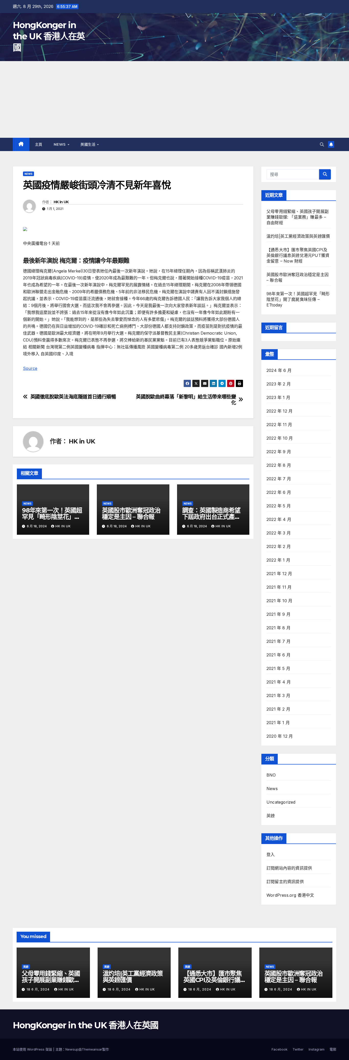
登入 (270, 854)
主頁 (38, 144)
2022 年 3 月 (278, 532)
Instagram (316, 1049)
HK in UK (61, 202)
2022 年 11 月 (279, 424)
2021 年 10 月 (279, 600)
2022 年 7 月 (278, 478)
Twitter (298, 1049)
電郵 (333, 1049)
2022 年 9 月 (278, 451)
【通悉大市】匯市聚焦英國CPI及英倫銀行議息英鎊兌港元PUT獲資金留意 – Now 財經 (297, 255)
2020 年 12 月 (279, 736)
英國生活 (88, 144)
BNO (271, 775)
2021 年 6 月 (278, 654)
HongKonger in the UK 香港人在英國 (49, 36)
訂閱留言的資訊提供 (285, 881)
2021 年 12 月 (279, 573)
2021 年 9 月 (278, 614)
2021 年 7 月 (278, 641)
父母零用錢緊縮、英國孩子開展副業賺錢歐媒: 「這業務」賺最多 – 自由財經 (297, 217)
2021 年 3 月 (278, 695)
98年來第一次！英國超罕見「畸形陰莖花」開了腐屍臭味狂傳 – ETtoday (298, 299)
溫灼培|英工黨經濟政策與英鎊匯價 (298, 236)
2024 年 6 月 (279, 370)
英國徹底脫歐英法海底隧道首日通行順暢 (73, 397)
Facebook (279, 1049)
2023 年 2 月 (278, 383)
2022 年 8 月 (278, 465)
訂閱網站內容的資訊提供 (289, 868)
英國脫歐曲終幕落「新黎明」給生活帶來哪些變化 (186, 400)
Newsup (71, 1049)
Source (30, 368)
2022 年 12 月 (279, 411)
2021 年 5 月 (278, 668)
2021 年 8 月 (278, 627)
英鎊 (270, 815)
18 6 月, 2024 (39, 989)
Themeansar (92, 1049)
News (60, 144)
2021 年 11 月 (279, 587)
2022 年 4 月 (278, 519)
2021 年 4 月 (278, 682)
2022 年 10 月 (279, 438)
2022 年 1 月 (278, 560)
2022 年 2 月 (278, 546)
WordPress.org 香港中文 (290, 895)
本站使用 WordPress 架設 (33, 1049)
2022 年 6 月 (278, 492)
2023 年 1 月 (278, 397)
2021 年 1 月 (278, 722)
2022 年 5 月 (278, 505)
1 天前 (54, 243)
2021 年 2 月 (278, 709)
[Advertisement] (174, 99)
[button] (322, 144)
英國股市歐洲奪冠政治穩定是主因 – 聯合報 (131, 513)
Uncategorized (281, 802)
